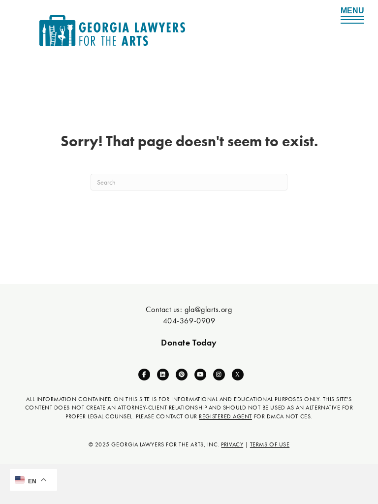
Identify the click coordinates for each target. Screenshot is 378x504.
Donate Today (189, 342)
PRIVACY (232, 444)
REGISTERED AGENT (225, 416)
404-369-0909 (189, 320)
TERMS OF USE (269, 444)
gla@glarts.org (208, 309)
